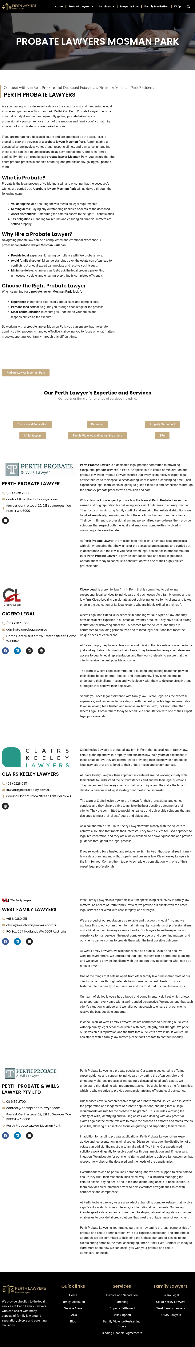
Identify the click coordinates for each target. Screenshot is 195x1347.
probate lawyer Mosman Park (46, 326)
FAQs (177, 6)
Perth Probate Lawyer (94, 1228)
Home (59, 6)
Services (105, 6)
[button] (188, 6)
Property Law (129, 6)
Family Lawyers (79, 6)
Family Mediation (156, 6)
